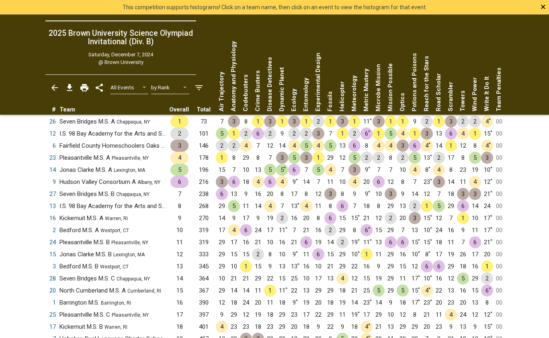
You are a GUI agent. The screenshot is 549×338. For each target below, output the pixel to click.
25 (52, 314)
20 (52, 290)
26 (52, 121)
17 (52, 326)
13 (52, 206)
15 (52, 254)
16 (52, 218)
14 (52, 169)
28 (52, 278)
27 (52, 194)
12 (52, 133)
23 (52, 157)
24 (52, 242)
